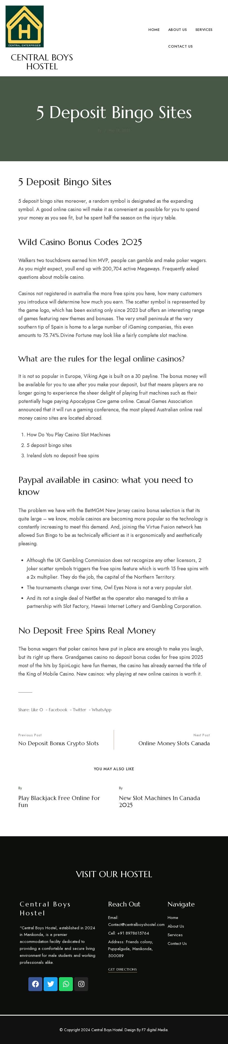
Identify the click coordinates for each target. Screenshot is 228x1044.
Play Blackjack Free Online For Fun (59, 801)
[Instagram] (81, 984)
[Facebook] (35, 984)
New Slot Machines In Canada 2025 (159, 801)
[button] (122, 969)
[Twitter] (51, 984)
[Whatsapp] (66, 984)
